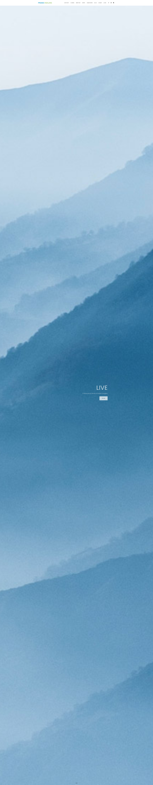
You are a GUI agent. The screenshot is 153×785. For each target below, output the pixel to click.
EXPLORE (49, 398)
